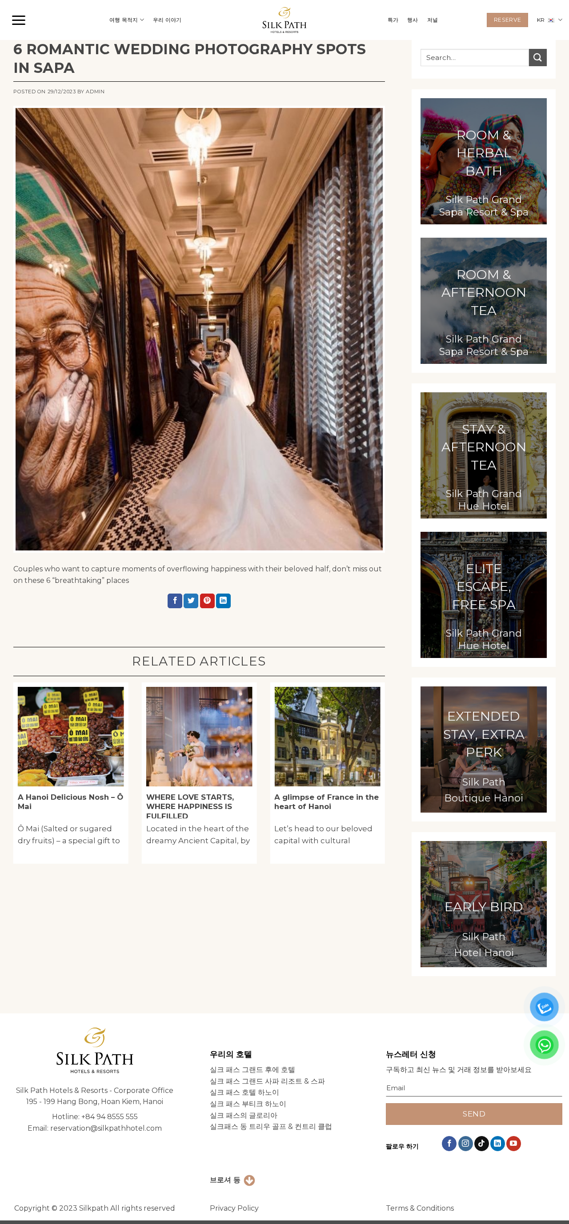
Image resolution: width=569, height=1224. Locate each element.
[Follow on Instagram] (465, 1143)
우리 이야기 (167, 19)
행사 (412, 19)
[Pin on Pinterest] (207, 601)
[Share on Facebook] (175, 601)
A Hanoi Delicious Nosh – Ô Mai (70, 802)
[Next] (396, 776)
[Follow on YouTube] (513, 1143)
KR (541, 19)
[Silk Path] (284, 20)
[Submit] (538, 57)
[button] (19, 20)
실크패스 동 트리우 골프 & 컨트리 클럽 (271, 1126)
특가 (393, 19)
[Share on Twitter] (191, 601)
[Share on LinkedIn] (223, 601)
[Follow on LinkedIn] (497, 1143)
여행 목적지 (123, 19)
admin (95, 91)
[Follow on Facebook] (449, 1143)
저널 (432, 19)
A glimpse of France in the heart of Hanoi (326, 802)
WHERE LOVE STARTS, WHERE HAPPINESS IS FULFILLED (190, 807)
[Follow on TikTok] (481, 1143)
